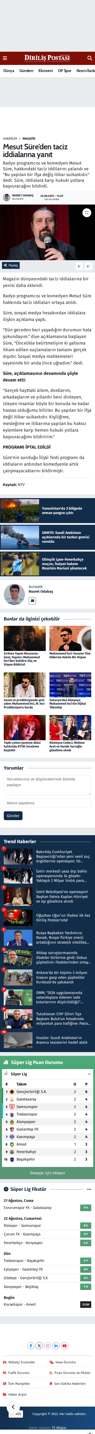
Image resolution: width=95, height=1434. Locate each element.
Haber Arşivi (17, 1394)
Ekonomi (45, 70)
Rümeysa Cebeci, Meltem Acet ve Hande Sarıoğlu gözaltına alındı (67, 746)
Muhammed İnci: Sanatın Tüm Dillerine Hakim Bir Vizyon (70, 655)
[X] (39, 1345)
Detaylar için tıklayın (47, 1173)
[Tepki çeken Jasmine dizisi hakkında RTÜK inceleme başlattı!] (25, 727)
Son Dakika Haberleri (70, 1384)
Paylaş (13, 265)
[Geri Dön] (13, 1407)
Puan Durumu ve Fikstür (73, 1373)
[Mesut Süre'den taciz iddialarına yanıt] (47, 232)
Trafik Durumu (19, 1373)
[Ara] (89, 58)
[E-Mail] (32, 601)
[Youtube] (64, 1345)
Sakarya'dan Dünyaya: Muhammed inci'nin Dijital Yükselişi (67, 703)
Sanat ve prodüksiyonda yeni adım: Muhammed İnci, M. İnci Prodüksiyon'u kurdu (24, 703)
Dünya (8, 70)
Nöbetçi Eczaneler (21, 1362)
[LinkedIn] (56, 1345)
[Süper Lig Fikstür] (89, 1189)
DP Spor (64, 70)
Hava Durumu (65, 1362)
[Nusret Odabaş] (14, 594)
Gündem (26, 70)
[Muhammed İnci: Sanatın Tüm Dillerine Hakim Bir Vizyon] (70, 638)
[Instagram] (47, 1345)
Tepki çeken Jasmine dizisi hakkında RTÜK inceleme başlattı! (22, 746)
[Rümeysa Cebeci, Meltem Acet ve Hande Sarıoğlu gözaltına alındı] (70, 727)
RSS (18, 1414)
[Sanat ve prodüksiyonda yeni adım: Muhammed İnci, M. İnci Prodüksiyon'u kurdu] (25, 684)
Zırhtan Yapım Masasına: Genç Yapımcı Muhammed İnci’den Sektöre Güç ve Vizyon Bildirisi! (22, 659)
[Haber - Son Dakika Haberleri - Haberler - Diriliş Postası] (47, 58)
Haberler (10, 138)
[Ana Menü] (5, 58)
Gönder (13, 816)
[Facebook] (30, 1345)
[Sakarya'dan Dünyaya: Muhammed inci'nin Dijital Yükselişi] (70, 684)
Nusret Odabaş (41, 591)
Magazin (29, 138)
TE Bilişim (59, 1428)
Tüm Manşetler (19, 1384)
